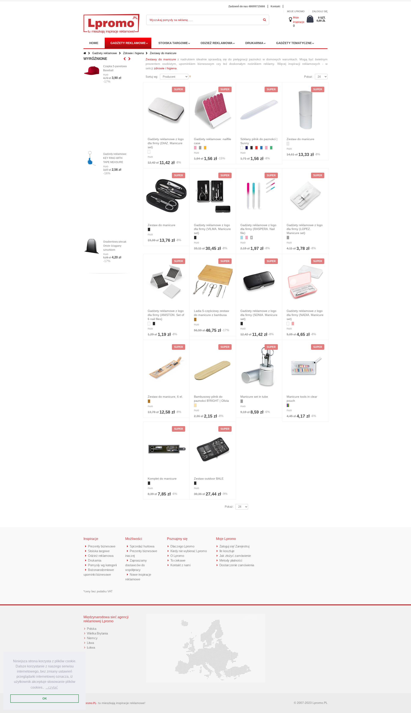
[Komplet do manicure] (166, 449)
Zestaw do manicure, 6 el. (165, 396)
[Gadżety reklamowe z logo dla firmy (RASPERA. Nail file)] (259, 195)
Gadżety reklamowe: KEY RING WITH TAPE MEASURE (115, 158)
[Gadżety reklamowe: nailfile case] (212, 109)
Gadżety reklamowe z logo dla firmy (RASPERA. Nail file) (258, 229)
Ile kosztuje (226, 551)
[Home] (84, 53)
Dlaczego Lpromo (182, 546)
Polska (91, 628)
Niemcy (92, 638)
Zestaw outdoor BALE (208, 478)
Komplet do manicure (162, 478)
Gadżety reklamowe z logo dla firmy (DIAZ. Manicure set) (166, 143)
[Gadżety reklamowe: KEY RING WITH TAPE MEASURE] (91, 158)
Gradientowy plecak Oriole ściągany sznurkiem (114, 245)
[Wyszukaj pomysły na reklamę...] (264, 19)
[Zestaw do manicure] (305, 109)
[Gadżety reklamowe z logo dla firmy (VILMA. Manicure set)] (212, 195)
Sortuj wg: (152, 76)
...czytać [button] (52, 687)
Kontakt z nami (180, 565)
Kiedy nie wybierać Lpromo (188, 551)
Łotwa (91, 647)
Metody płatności (230, 560)
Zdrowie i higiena (133, 53)
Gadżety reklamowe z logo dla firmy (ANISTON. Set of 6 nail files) (166, 315)
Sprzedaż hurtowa (142, 546)
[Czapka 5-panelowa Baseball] (91, 71)
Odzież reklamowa (216, 43)
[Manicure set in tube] (259, 367)
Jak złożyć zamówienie (235, 555)
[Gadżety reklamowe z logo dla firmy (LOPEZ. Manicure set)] (305, 195)
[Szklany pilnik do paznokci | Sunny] (259, 109)
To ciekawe (177, 560)
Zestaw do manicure (300, 139)
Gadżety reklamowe (128, 43)
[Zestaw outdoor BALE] (212, 449)
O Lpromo (177, 555)
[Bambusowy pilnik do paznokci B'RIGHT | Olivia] (212, 367)
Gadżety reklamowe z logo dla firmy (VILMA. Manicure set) (212, 229)
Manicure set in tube (254, 396)
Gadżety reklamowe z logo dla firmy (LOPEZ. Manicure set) (305, 229)
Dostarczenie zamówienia (236, 565)
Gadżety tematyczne (294, 43)
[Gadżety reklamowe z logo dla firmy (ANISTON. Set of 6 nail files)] (166, 281)
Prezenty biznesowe (101, 546)
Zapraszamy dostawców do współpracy (136, 565)
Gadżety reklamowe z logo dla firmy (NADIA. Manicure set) (305, 315)
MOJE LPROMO (296, 11)
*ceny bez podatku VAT (98, 591)
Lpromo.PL (89, 703)
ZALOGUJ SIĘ (320, 11)
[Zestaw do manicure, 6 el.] (166, 367)
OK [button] (44, 698)
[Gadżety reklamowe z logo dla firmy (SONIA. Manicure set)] (259, 281)
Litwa (90, 643)
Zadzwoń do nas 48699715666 (246, 6)
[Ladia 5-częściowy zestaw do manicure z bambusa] (212, 281)
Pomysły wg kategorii (102, 565)
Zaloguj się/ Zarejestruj (234, 546)
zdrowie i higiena (165, 68)
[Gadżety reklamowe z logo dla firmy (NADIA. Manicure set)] (305, 281)
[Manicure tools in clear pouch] (305, 367)
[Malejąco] (190, 76)
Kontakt (275, 6)
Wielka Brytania (97, 633)
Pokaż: (308, 76)
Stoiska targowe (173, 43)
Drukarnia (254, 43)
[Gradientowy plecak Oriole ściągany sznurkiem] (91, 246)
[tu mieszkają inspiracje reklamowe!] (111, 16)
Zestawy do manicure (161, 59)
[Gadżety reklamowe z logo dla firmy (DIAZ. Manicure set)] (166, 109)
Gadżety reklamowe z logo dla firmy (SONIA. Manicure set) (258, 315)
